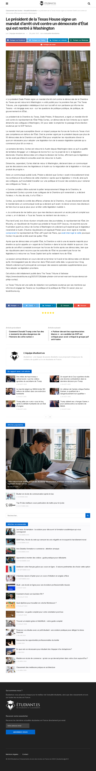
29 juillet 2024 (22, 597)
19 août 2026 (21, 409)
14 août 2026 (65, 409)
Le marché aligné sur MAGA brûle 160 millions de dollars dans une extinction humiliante (31, 391)
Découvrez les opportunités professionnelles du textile (37, 640)
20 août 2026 (66, 396)
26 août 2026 (22, 384)
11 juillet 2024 (22, 606)
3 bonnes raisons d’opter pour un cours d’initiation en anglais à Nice (42, 576)
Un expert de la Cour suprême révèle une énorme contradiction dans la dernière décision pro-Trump (74, 379)
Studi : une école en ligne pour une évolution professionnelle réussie (43, 585)
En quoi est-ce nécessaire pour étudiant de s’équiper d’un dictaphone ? (44, 649)
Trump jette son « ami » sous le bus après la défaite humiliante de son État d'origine (31, 403)
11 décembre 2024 (23, 535)
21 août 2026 (21, 396)
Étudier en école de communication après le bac (35, 494)
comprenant (11, 233)
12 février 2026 (22, 497)
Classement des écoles (14, 10)
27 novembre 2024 (23, 561)
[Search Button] (87, 515)
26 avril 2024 (21, 661)
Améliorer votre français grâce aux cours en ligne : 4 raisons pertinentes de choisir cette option (53, 567)
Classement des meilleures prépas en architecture (35, 667)
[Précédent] (46, 416)
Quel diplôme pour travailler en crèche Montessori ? (36, 603)
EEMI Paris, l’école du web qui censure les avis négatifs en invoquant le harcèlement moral (51, 540)
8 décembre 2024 (23, 542)
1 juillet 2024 (22, 615)
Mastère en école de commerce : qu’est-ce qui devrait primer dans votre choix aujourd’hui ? (52, 658)
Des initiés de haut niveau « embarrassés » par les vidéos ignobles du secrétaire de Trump (29, 379)
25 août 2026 (65, 384)
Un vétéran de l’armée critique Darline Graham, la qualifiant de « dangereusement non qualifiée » (75, 391)
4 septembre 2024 (23, 579)
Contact (25, 754)
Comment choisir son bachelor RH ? (30, 594)
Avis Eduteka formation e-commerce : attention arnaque (37, 549)
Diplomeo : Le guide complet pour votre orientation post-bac (39, 612)
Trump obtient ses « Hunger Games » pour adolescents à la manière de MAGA (74, 403)
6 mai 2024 (21, 643)
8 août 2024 (21, 588)
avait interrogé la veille (71, 233)
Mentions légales (12, 754)
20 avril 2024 (21, 670)
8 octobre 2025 (22, 506)
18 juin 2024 (21, 635)
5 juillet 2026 (13, 486)
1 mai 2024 (20, 652)
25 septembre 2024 (23, 570)
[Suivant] (50, 416)
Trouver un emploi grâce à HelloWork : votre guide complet (39, 621)
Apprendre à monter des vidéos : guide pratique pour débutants (41, 558)
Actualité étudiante (30, 10)
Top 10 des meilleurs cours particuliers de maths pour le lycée (40, 503)
